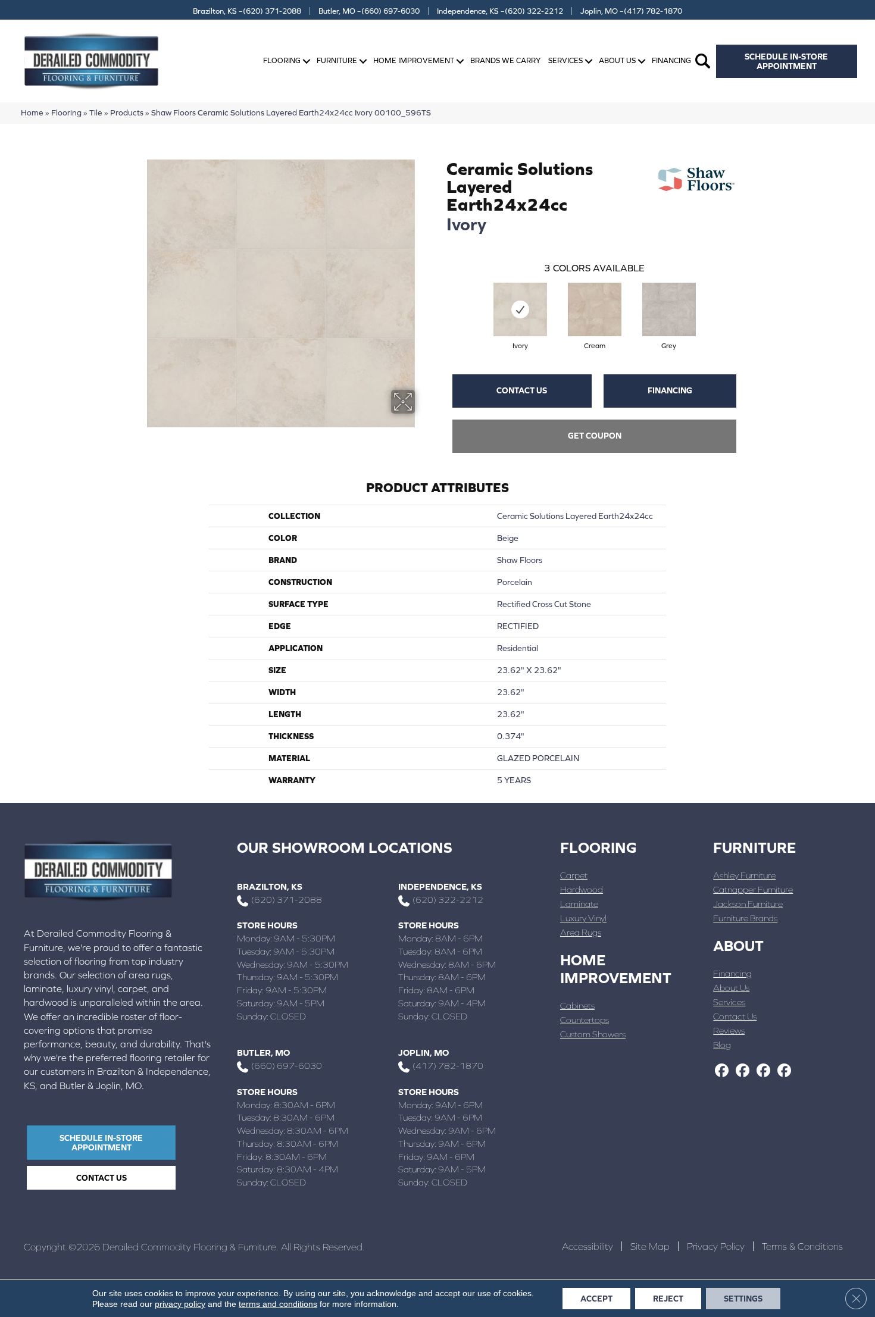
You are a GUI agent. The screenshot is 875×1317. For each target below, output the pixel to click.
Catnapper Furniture (753, 889)
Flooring (282, 60)
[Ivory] (520, 309)
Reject (668, 1298)
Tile (95, 112)
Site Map (650, 1246)
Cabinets (577, 1005)
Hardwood (581, 889)
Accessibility (587, 1246)
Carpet (574, 875)
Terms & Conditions (802, 1246)
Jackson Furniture (748, 904)
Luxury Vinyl (583, 918)
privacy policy (180, 1304)
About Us (617, 60)
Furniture (337, 60)
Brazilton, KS (269, 886)
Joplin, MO (423, 1052)
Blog (722, 1045)
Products (126, 112)
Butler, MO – (369, 11)
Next (748, 298)
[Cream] (594, 309)
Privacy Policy (716, 1246)
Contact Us (521, 390)
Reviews (729, 1030)
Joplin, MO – (631, 11)
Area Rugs (580, 932)
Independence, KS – (500, 11)
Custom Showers (593, 1034)
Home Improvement (413, 60)
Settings (743, 1298)
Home (32, 112)
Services (565, 60)
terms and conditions (278, 1304)
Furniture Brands (745, 918)
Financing (671, 60)
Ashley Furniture (744, 875)
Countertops (584, 1020)
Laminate (579, 904)
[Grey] (669, 309)
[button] (306, 61)
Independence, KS (440, 886)
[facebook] (721, 1071)
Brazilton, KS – (247, 11)
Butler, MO (263, 1052)
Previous (440, 298)
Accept (596, 1298)
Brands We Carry (505, 60)
